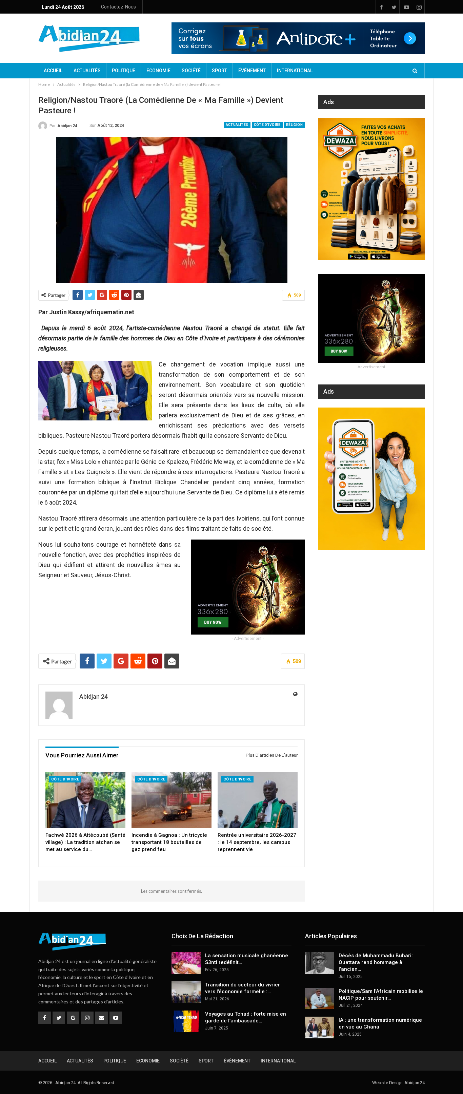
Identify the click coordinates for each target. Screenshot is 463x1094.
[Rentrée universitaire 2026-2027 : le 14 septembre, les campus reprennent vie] (258, 800)
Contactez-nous (118, 7)
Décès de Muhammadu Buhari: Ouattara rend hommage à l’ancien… (376, 962)
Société (191, 70)
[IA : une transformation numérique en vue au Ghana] (319, 1027)
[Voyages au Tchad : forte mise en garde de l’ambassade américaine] (186, 1021)
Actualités (87, 70)
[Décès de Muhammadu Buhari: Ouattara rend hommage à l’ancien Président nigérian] (319, 963)
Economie (158, 70)
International (295, 70)
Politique (123, 70)
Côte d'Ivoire (267, 125)
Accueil (53, 70)
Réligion (294, 125)
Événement (252, 70)
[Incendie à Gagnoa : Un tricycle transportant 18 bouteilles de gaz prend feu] (172, 800)
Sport (219, 70)
